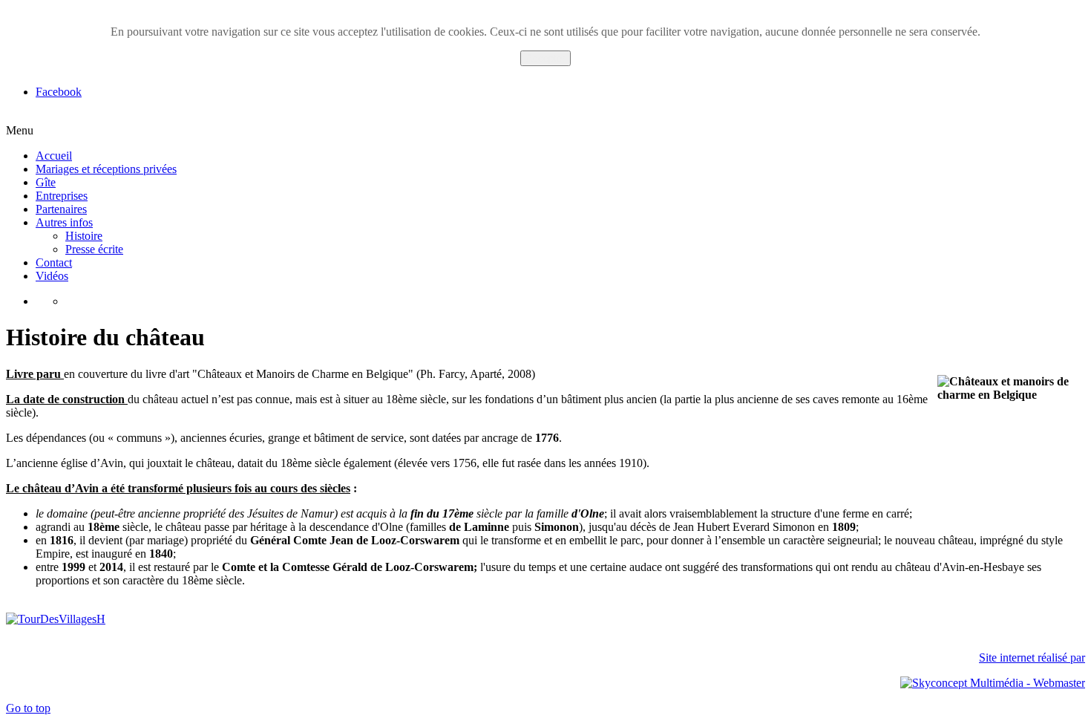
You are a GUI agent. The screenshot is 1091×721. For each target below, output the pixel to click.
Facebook (59, 91)
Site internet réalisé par (1032, 657)
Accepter (545, 58)
